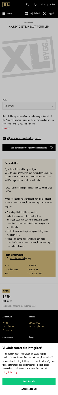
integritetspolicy (9, 372)
